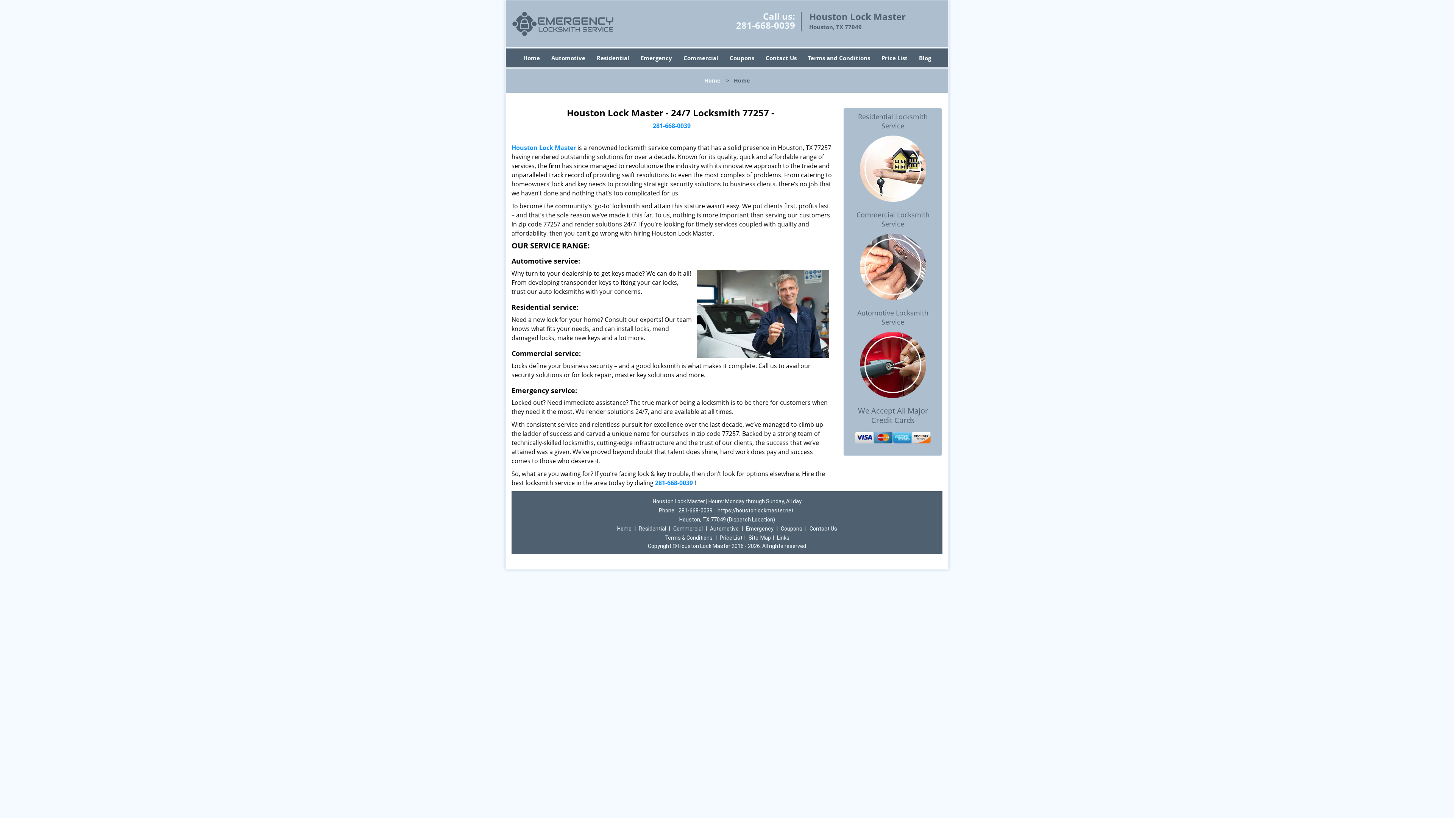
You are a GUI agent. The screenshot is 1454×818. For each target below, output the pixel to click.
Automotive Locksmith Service (892, 317)
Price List (894, 58)
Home (531, 58)
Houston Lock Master (544, 148)
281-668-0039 (765, 25)
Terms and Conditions (839, 58)
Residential (613, 58)
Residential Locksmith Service (893, 121)
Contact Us (781, 58)
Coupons (742, 58)
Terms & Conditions (689, 538)
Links (783, 538)
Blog (925, 58)
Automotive (568, 58)
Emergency (656, 58)
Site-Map (760, 538)
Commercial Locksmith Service (893, 219)
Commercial (700, 58)
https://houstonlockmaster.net (756, 510)
